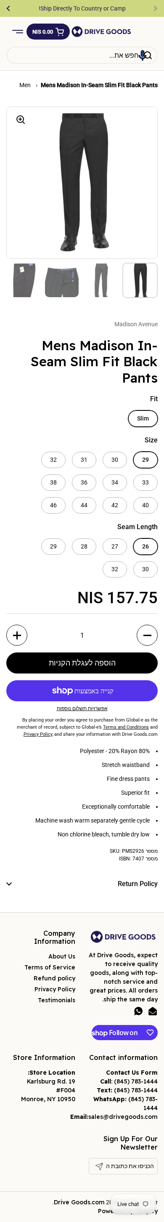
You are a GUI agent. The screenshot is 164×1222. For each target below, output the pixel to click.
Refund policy (54, 978)
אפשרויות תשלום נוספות (82, 708)
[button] (48, 32)
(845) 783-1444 (136, 1081)
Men (25, 85)
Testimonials (56, 1000)
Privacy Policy (54, 989)
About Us (61, 956)
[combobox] (82, 55)
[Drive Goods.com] (101, 31)
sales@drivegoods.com (123, 1117)
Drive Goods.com (79, 1202)
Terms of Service (49, 967)
